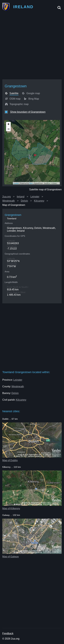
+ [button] (8, 124)
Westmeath (8, 200)
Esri (31, 183)
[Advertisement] (32, 46)
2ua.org (6, 196)
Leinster (34, 196)
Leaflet (16, 183)
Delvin (24, 200)
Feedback (7, 633)
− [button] (8, 129)
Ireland (20, 196)
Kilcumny (39, 200)
